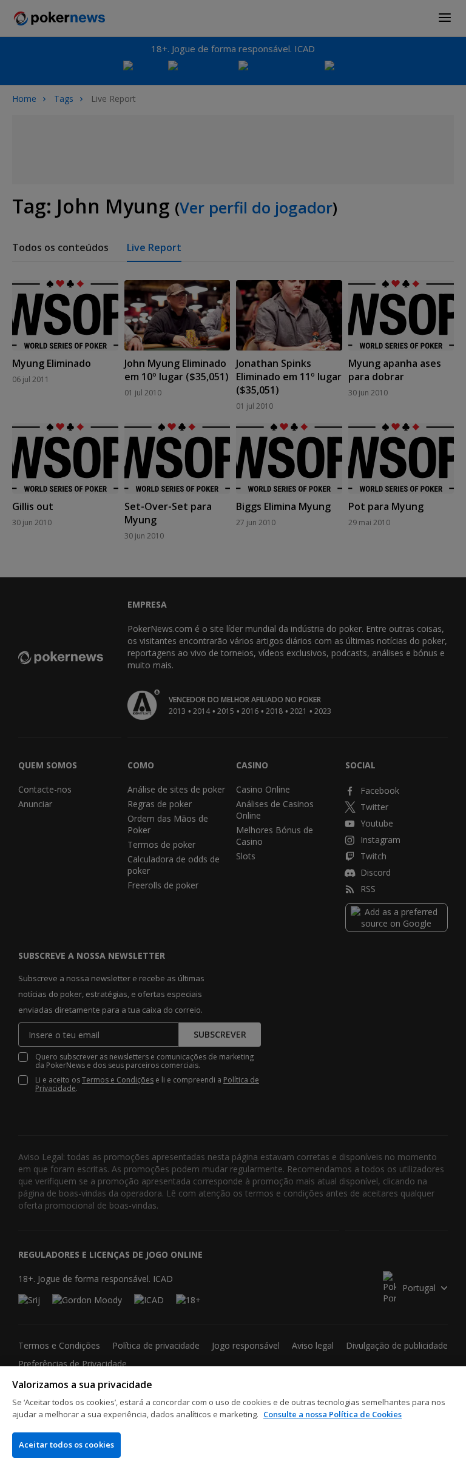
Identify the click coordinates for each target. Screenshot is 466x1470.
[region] (233, 1418)
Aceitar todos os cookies (66, 1444)
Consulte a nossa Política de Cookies (332, 1414)
